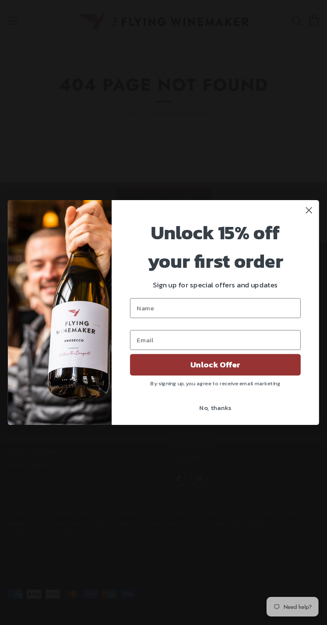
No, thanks (215, 407)
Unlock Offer (215, 365)
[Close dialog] (309, 210)
